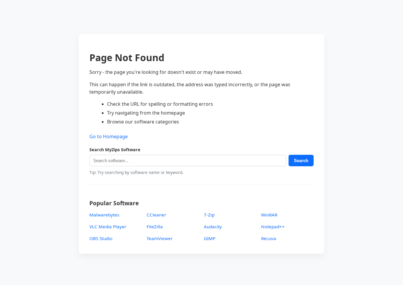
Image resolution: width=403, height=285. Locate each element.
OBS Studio (100, 238)
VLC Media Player (107, 226)
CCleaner (156, 215)
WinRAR (269, 215)
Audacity (213, 226)
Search (301, 160)
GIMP (209, 238)
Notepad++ (273, 226)
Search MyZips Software (114, 149)
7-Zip (209, 215)
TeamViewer (160, 238)
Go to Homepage (108, 136)
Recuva (268, 238)
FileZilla (155, 226)
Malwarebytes (104, 215)
